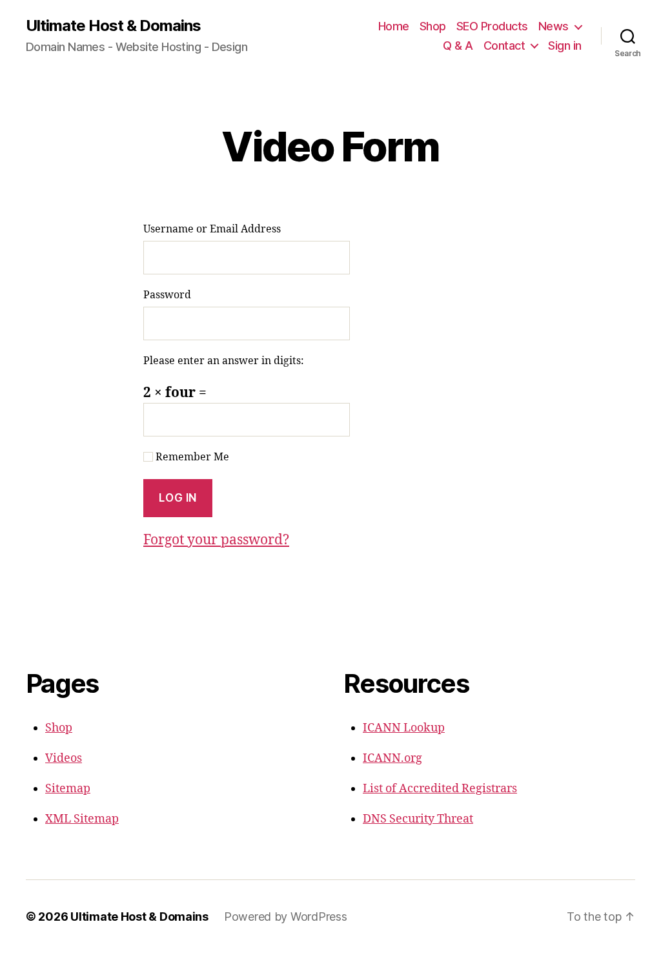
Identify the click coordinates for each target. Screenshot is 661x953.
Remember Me (191, 457)
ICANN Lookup (404, 728)
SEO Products (492, 26)
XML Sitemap (82, 819)
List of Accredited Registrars (440, 788)
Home (393, 26)
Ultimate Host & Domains (113, 26)
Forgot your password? (216, 540)
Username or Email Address (212, 229)
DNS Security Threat (418, 819)
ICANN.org (392, 758)
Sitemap (67, 788)
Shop (433, 26)
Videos (63, 758)
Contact (504, 45)
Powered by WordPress (285, 916)
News (553, 26)
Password (167, 295)
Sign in (565, 45)
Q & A (458, 45)
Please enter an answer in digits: (223, 360)
